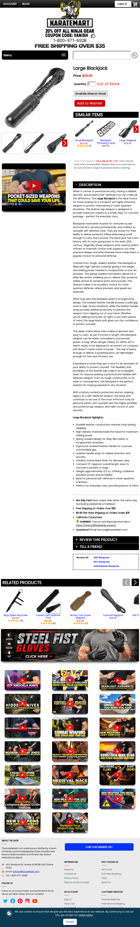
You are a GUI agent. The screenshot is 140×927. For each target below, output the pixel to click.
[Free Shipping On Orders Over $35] (70, 47)
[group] (84, 130)
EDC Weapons (102, 561)
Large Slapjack (127, 140)
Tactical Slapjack (113, 615)
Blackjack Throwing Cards (106, 142)
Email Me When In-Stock (91, 93)
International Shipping (113, 903)
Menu (8, 55)
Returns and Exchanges (76, 882)
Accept (70, 921)
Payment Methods (110, 899)
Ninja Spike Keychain (16, 615)
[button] (64, 143)
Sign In (68, 899)
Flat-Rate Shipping (111, 873)
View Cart (69, 903)
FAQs (104, 878)
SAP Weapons (101, 557)
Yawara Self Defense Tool (48, 616)
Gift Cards (106, 869)
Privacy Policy (71, 878)
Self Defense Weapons (106, 566)
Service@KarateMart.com (26, 871)
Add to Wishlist (89, 103)
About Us (69, 869)
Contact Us (70, 873)
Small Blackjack (84, 140)
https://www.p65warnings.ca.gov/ (96, 525)
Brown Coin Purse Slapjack (80, 616)
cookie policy (85, 915)
